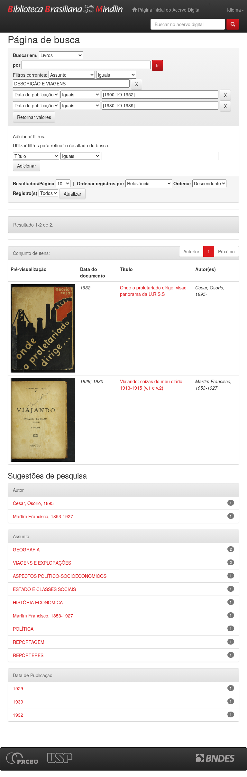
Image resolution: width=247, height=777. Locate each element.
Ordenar (182, 183)
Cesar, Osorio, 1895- (34, 503)
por (16, 65)
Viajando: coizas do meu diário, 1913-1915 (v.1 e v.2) (152, 384)
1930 (18, 701)
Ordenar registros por (100, 183)
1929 (18, 688)
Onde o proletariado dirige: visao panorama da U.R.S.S (153, 290)
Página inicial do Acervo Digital (168, 9)
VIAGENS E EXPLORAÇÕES (42, 562)
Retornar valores (34, 117)
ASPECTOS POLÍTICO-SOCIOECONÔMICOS (59, 576)
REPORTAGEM (28, 642)
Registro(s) (25, 193)
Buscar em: (25, 55)
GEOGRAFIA (26, 549)
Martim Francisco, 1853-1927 (43, 516)
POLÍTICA (23, 629)
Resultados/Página (33, 183)
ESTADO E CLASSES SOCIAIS (44, 589)
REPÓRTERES (28, 655)
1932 (18, 715)
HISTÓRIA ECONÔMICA (38, 602)
